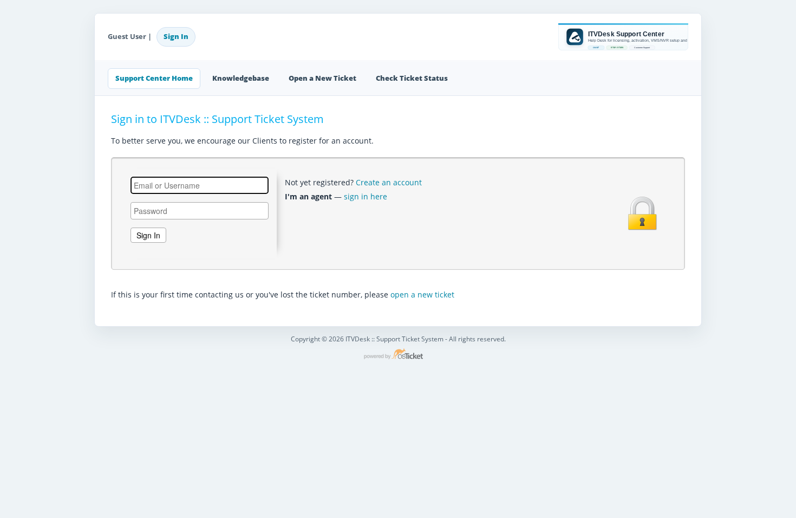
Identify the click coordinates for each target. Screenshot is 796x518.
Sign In (176, 36)
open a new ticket (422, 294)
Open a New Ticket (322, 78)
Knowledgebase (240, 78)
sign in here (365, 196)
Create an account (389, 182)
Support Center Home (154, 78)
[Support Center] (623, 36)
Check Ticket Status (412, 78)
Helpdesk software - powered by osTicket (398, 354)
